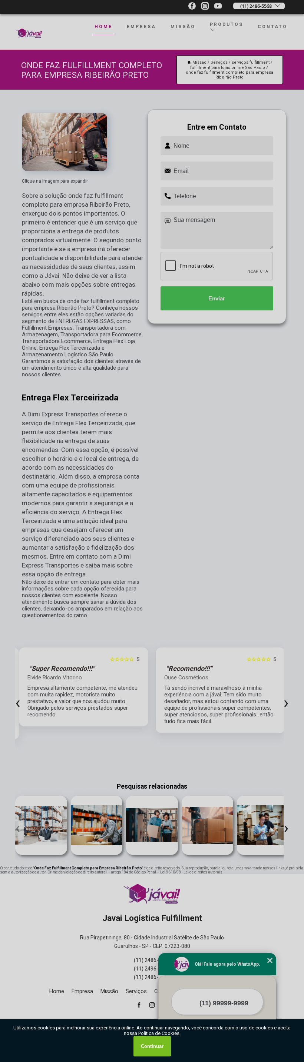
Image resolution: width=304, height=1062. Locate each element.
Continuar (152, 1046)
